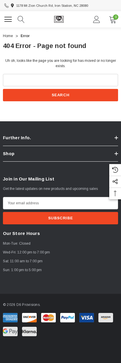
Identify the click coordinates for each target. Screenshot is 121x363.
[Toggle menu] (8, 18)
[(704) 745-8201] (6, 5)
